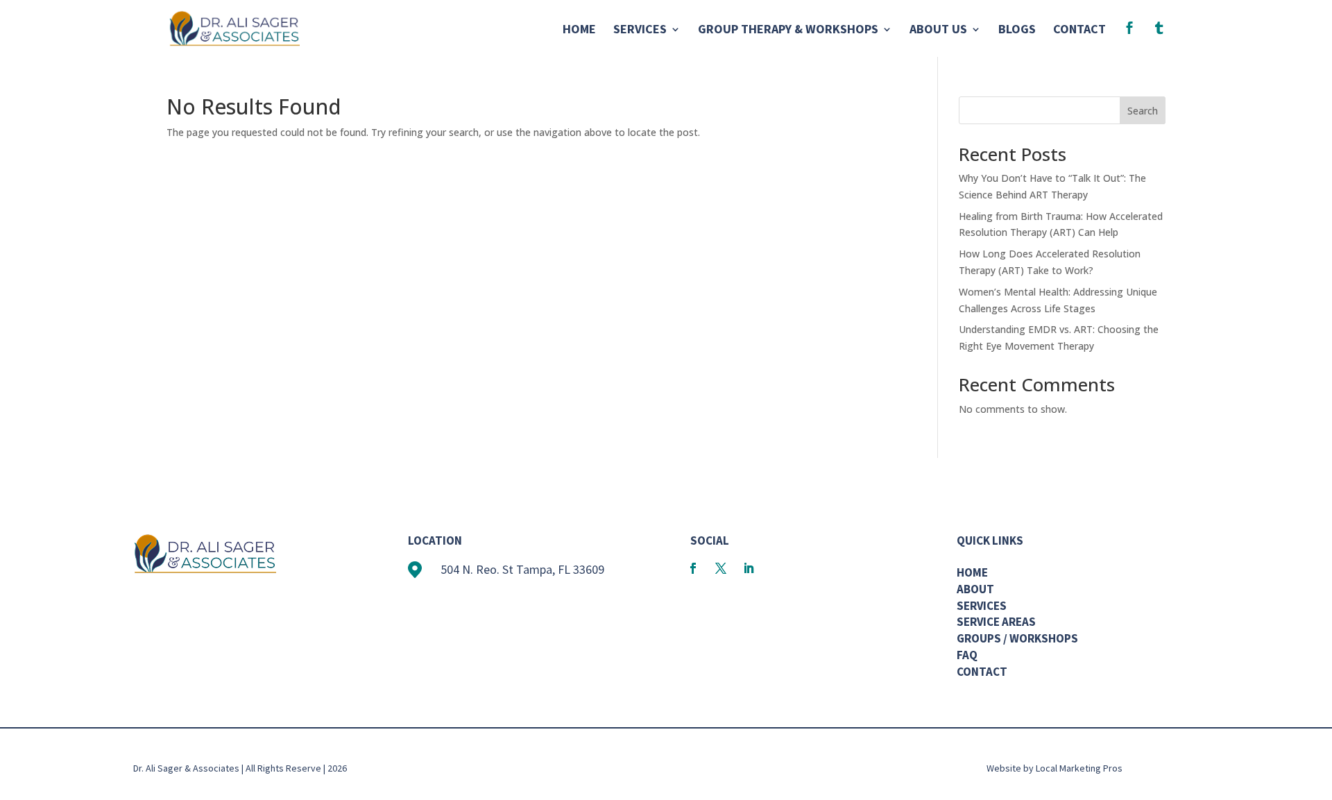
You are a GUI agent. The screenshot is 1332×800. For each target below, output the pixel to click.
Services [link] (640, 30)
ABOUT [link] (975, 589)
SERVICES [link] (982, 605)
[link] (234, 27)
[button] (693, 568)
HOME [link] (972, 572)
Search (1142, 110)
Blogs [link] (1017, 30)
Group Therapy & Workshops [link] (788, 30)
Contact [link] (1079, 30)
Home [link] (579, 30)
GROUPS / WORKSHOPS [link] (1017, 638)
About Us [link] (938, 30)
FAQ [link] (967, 655)
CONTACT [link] (982, 671)
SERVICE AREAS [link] (996, 621)
